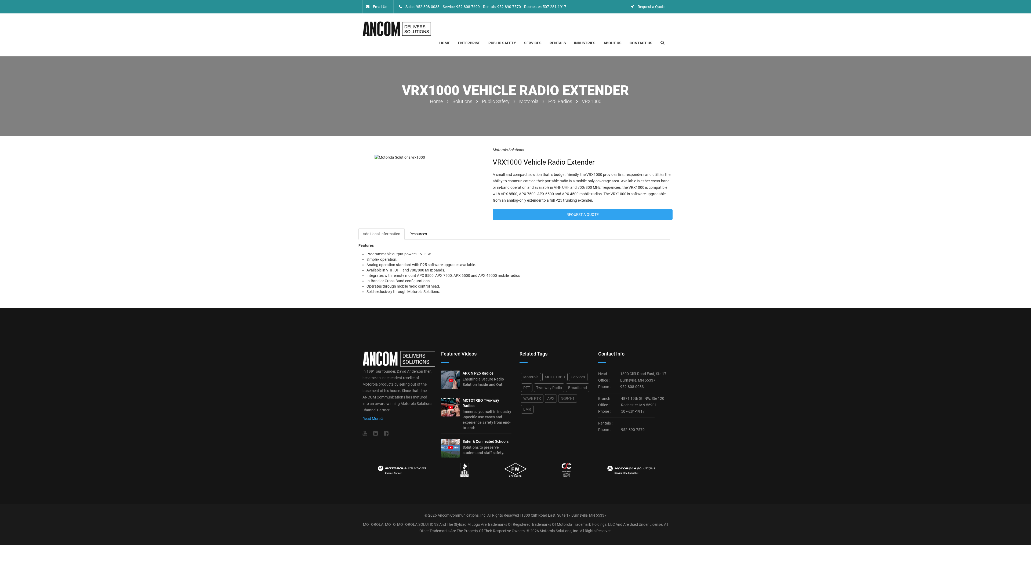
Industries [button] (585, 43)
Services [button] (533, 43)
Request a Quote (651, 7)
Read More (371, 418)
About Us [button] (613, 43)
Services (578, 377)
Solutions (462, 101)
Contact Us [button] (641, 43)
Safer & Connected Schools (486, 441)
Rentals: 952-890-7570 (502, 7)
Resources (418, 234)
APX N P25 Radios (478, 373)
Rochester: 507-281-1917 (545, 7)
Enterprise (469, 43)
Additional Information (381, 234)
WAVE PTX (532, 398)
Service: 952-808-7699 (461, 7)
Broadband (577, 388)
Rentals (558, 43)
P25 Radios (560, 101)
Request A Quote (583, 214)
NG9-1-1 (568, 398)
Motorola (529, 101)
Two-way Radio (549, 388)
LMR (527, 409)
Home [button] (444, 43)
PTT (526, 388)
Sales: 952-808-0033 (422, 7)
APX (550, 398)
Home (436, 101)
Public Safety (502, 43)
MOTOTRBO (555, 377)
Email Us (379, 7)
